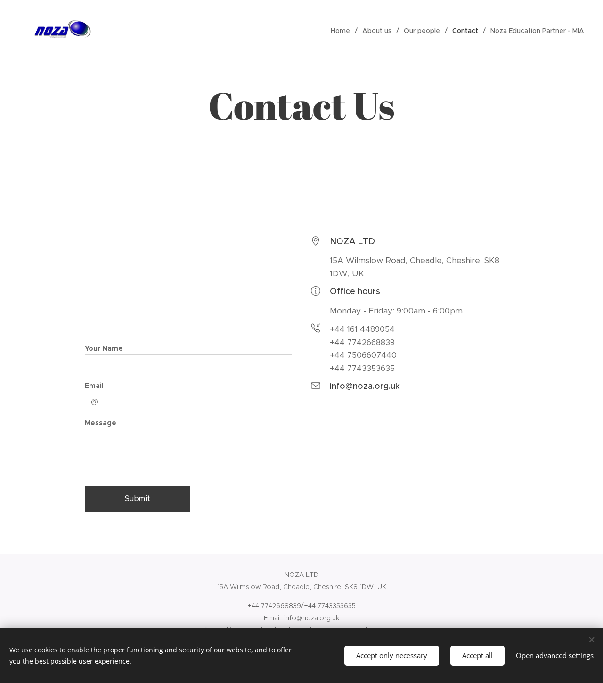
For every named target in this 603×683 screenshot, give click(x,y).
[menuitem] (343, 30)
